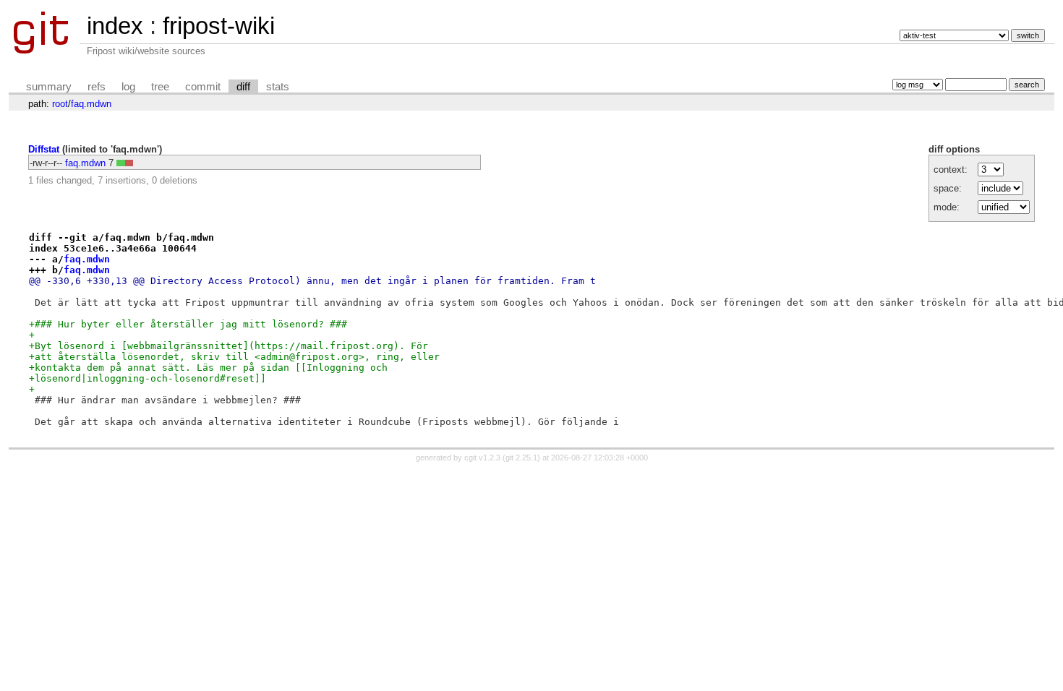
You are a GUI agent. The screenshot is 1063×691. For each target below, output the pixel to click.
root (60, 103)
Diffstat (43, 149)
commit (203, 87)
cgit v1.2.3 (482, 457)
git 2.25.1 (521, 457)
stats (277, 87)
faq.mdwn (91, 103)
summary (49, 87)
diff (243, 87)
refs (96, 87)
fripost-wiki (219, 25)
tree (160, 87)
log (128, 87)
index (115, 25)
